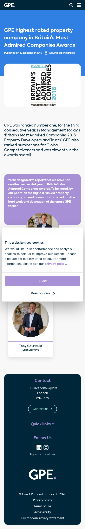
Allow (42, 281)
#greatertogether (42, 454)
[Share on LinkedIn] (39, 447)
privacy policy (55, 263)
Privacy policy (42, 500)
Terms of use (42, 506)
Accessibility (42, 512)
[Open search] (71, 5)
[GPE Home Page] (9, 5)
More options (40, 293)
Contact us (41, 409)
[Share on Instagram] (46, 447)
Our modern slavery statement (42, 518)
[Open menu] (79, 5)
